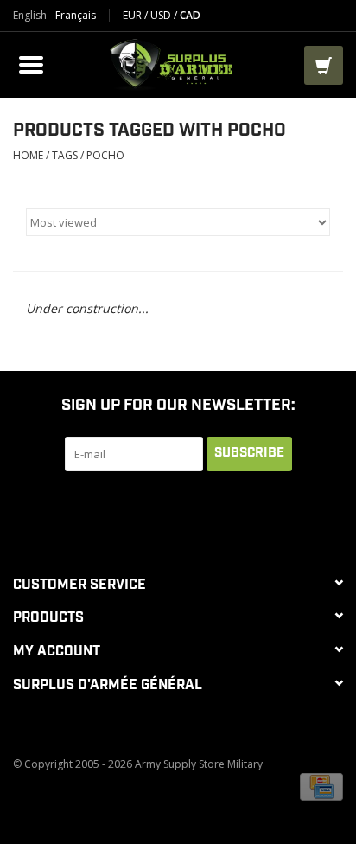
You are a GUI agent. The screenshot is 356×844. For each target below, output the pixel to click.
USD (162, 15)
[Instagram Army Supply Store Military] (256, 507)
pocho (105, 155)
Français (75, 15)
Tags (65, 155)
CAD (190, 15)
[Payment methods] (321, 786)
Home (28, 155)
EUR (133, 15)
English (30, 15)
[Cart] (323, 65)
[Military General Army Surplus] (176, 62)
